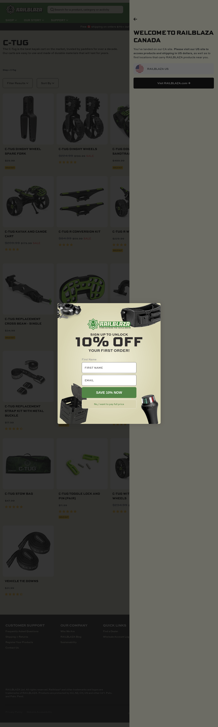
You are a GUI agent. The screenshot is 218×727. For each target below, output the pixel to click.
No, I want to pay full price (109, 404)
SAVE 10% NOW (109, 392)
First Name (89, 359)
